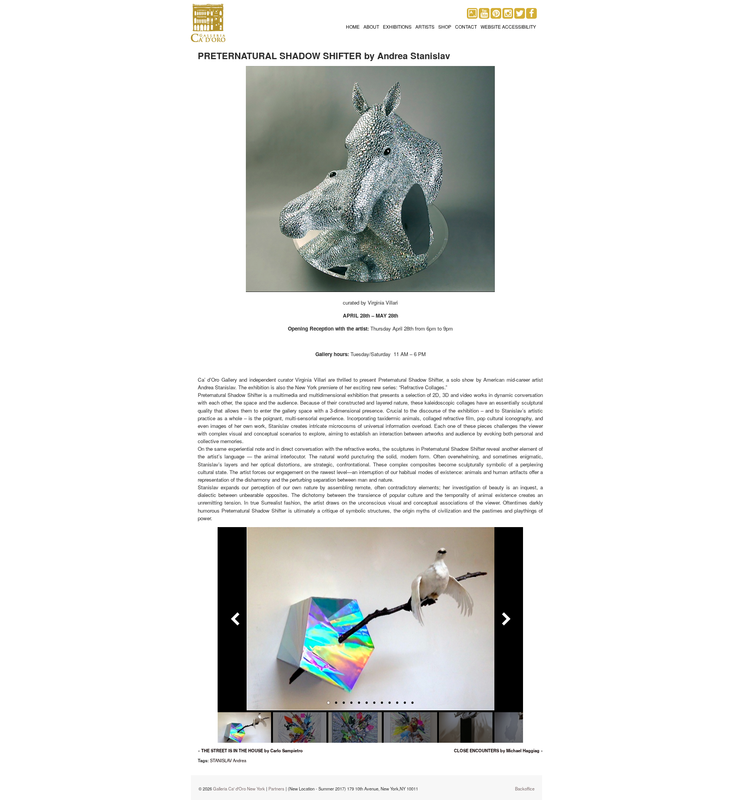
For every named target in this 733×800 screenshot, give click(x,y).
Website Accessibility (508, 26)
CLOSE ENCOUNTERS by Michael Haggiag (496, 750)
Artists (424, 26)
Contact (466, 26)
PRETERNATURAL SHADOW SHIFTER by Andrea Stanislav (324, 55)
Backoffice (524, 788)
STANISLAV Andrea (228, 760)
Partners (276, 788)
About (371, 26)
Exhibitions (397, 26)
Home (353, 26)
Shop (444, 26)
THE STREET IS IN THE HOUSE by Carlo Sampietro (252, 750)
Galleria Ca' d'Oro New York (239, 788)
